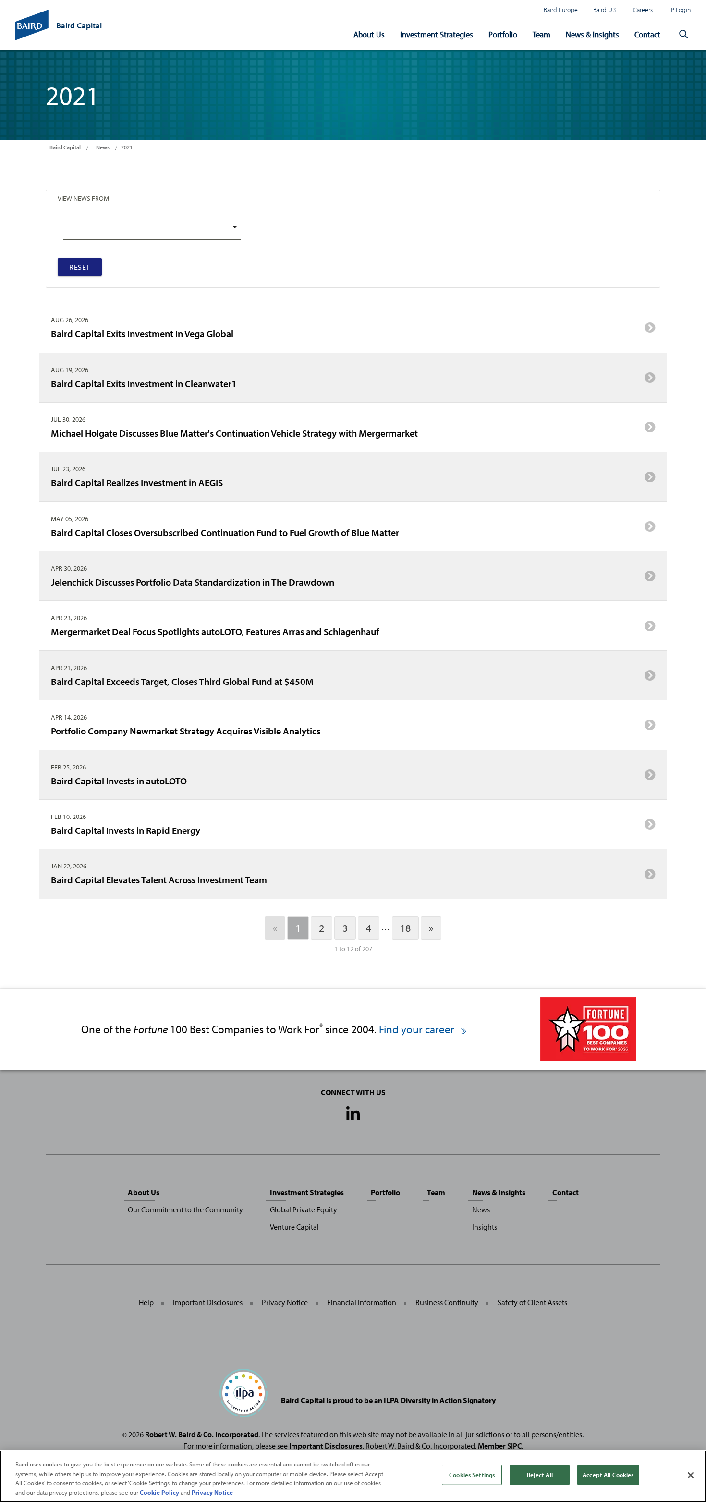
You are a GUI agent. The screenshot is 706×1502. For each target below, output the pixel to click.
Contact (647, 34)
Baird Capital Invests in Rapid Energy (125, 830)
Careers (643, 9)
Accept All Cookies (608, 1474)
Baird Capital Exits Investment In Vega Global (142, 333)
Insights (484, 1227)
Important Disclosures (208, 1302)
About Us (369, 34)
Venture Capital (294, 1227)
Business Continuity (446, 1302)
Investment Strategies (436, 34)
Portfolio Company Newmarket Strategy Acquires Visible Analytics (185, 730)
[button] (683, 34)
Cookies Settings (472, 1474)
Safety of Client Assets (532, 1302)
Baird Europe (561, 9)
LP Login (679, 9)
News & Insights (592, 34)
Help (146, 1302)
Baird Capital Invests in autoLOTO (119, 780)
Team (541, 34)
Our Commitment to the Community (185, 1209)
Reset (79, 267)
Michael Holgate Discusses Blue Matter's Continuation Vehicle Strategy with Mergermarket (234, 433)
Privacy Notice (285, 1302)
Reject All (540, 1474)
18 (405, 928)
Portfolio (502, 34)
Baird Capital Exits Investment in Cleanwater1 (144, 383)
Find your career (418, 1029)
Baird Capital (65, 147)
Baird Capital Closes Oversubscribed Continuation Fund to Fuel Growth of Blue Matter (225, 532)
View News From (83, 198)
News (103, 147)
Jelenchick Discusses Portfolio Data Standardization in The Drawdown (192, 581)
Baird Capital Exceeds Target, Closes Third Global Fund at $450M (182, 681)
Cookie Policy (159, 1492)
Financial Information (361, 1302)
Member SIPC (500, 1446)
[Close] (690, 1475)
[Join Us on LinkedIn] (353, 1113)
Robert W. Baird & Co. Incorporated (201, 1434)
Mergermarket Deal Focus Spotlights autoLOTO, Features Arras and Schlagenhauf (215, 631)
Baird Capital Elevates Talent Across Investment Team (159, 879)
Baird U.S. (605, 9)
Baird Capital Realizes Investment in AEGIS (137, 482)
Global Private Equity (303, 1209)
